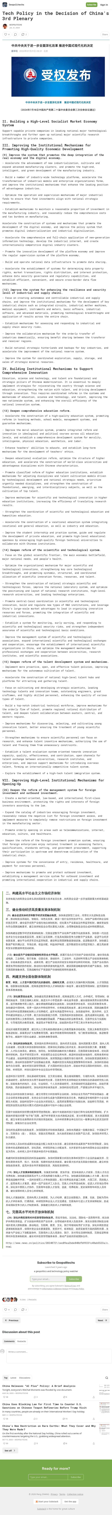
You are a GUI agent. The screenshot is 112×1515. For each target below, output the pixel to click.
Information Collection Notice (55, 1288)
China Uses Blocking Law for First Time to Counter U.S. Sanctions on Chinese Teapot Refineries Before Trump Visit (44, 1405)
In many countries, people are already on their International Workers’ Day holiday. (43, 1411)
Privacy (54, 1494)
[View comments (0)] (15, 34)
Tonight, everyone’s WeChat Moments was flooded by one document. (37, 1389)
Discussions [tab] (24, 1377)
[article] (56, 1391)
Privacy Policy (78, 1288)
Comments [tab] (9, 1341)
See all (8, 1450)
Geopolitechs (15, 25)
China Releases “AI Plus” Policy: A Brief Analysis (38, 1386)
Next (100, 1320)
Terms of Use (70, 1285)
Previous (13, 1320)
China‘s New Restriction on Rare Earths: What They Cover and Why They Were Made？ (49, 1427)
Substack (41, 1508)
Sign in (104, 4)
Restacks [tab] (21, 1341)
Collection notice (75, 1494)
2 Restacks (31, 1299)
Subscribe (91, 4)
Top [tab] (5, 1377)
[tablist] (15, 1341)
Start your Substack (48, 1501)
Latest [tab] (13, 1377)
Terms (62, 1494)
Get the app (70, 1501)
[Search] (107, 1378)
